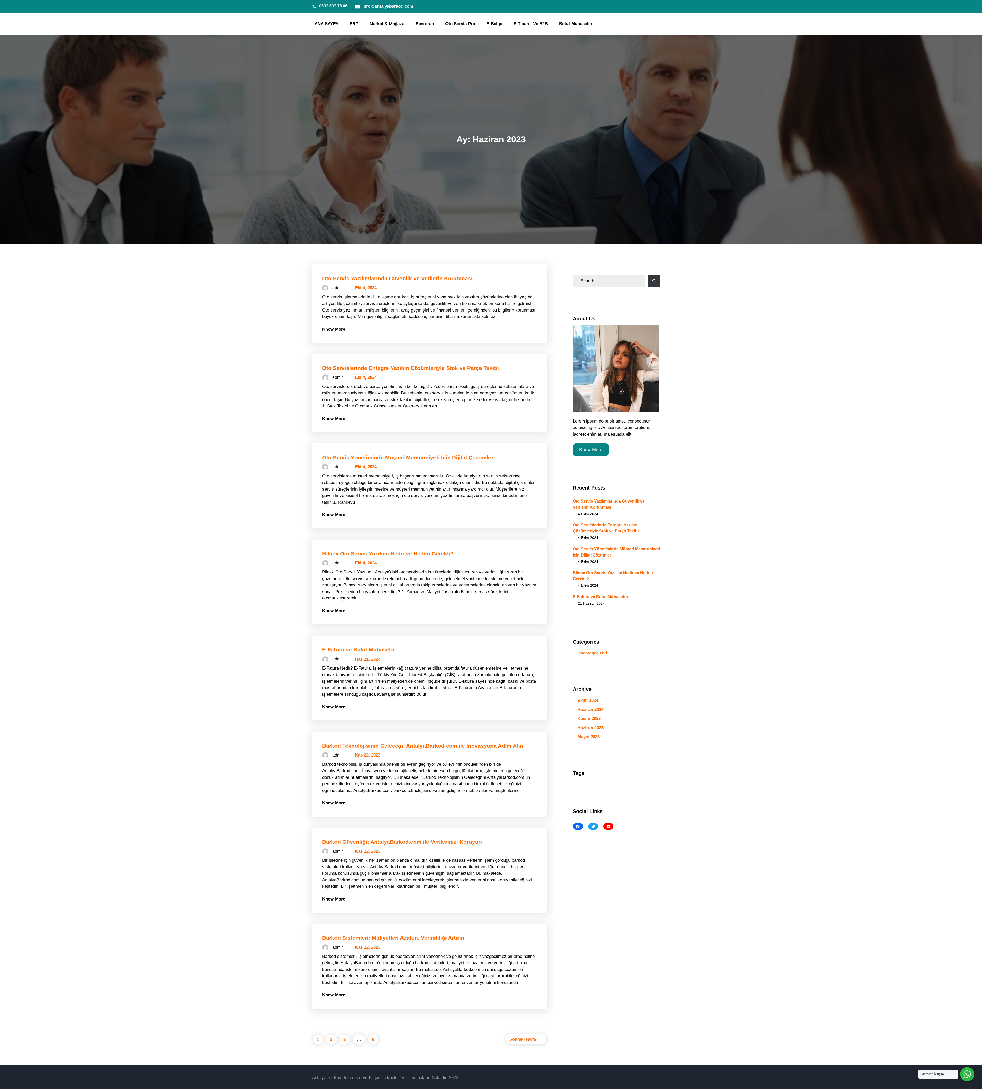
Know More (333, 329)
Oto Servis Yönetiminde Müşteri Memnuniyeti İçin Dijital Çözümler (407, 457)
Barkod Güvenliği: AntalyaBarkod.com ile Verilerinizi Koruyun (402, 842)
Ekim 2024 (587, 700)
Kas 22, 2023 (367, 755)
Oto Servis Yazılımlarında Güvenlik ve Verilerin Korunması (397, 278)
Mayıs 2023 (588, 736)
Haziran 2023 (590, 727)
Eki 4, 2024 (366, 287)
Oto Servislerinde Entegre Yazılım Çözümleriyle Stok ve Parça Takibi (410, 368)
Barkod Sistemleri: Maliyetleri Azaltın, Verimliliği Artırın (393, 938)
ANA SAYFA (326, 23)
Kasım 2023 (589, 718)
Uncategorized (592, 653)
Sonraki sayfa (525, 1039)
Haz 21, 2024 (367, 659)
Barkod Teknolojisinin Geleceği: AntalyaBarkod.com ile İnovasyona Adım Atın (422, 746)
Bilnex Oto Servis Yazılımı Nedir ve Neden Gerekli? (387, 554)
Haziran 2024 (590, 709)
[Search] (654, 281)
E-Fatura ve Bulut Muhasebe (359, 649)
